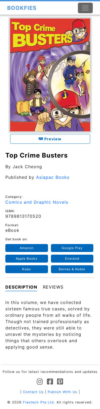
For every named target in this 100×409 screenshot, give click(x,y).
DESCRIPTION (21, 287)
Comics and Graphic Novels (36, 202)
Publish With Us (62, 392)
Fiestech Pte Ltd (38, 402)
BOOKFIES (22, 8)
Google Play (72, 248)
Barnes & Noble (72, 269)
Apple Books (26, 258)
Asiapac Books (52, 177)
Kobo (26, 269)
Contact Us (33, 392)
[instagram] (40, 381)
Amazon (27, 248)
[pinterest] (60, 381)
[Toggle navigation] (85, 8)
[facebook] (50, 381)
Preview (52, 139)
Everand (72, 258)
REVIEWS (53, 287)
